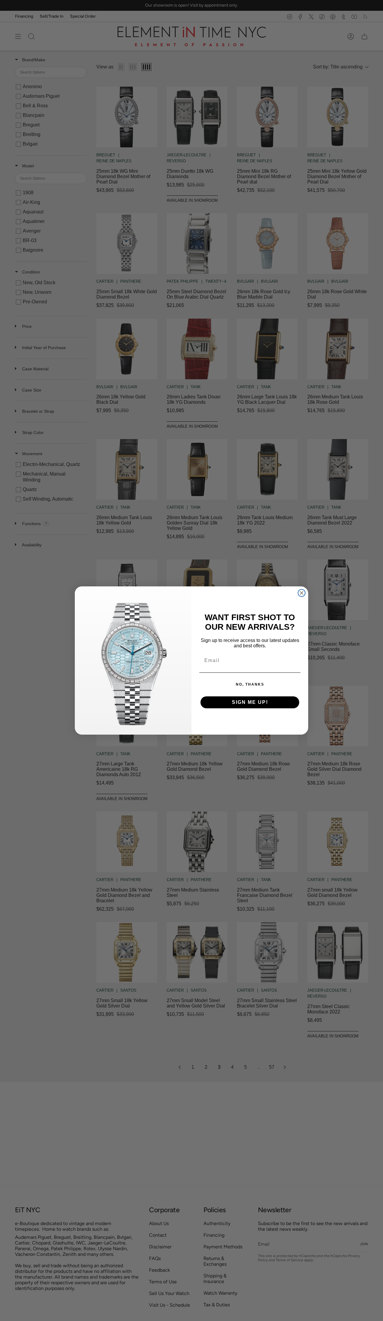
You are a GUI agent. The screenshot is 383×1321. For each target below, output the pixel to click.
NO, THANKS (250, 684)
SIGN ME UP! (250, 702)
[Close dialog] (301, 593)
